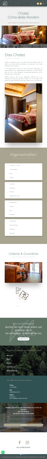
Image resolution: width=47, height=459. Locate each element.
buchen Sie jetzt (23, 339)
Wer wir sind (10, 355)
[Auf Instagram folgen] (27, 442)
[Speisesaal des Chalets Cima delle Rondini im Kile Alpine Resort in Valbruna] (23, 282)
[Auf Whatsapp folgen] (3, 452)
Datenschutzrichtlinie (12, 371)
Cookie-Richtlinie (11, 367)
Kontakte (9, 363)
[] (41, 5)
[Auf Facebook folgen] (19, 442)
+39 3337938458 (13, 387)
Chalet (8, 359)
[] (38, 5)
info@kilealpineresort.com (15, 392)
